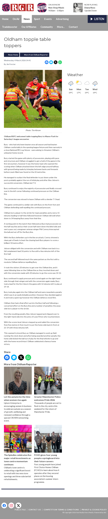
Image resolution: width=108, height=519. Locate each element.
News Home (13, 55)
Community (47, 26)
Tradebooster (9, 26)
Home (5, 19)
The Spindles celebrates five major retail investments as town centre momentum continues (17, 460)
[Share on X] (55, 62)
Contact (73, 26)
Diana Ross (89, 7)
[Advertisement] (87, 52)
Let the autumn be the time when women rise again (17, 398)
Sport (37, 19)
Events (48, 19)
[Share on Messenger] (51, 62)
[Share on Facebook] (46, 62)
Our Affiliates (28, 26)
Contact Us (34, 510)
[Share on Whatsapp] (60, 62)
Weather (75, 75)
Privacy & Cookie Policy (94, 510)
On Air (16, 19)
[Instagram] (11, 505)
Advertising (62, 19)
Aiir (105, 512)
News (27, 19)
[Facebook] (4, 505)
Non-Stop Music (56, 7)
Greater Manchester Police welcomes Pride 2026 (47, 398)
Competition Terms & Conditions (61, 510)
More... (61, 26)
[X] (18, 505)
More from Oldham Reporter (36, 55)
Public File (20, 510)
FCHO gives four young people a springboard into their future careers (47, 458)
